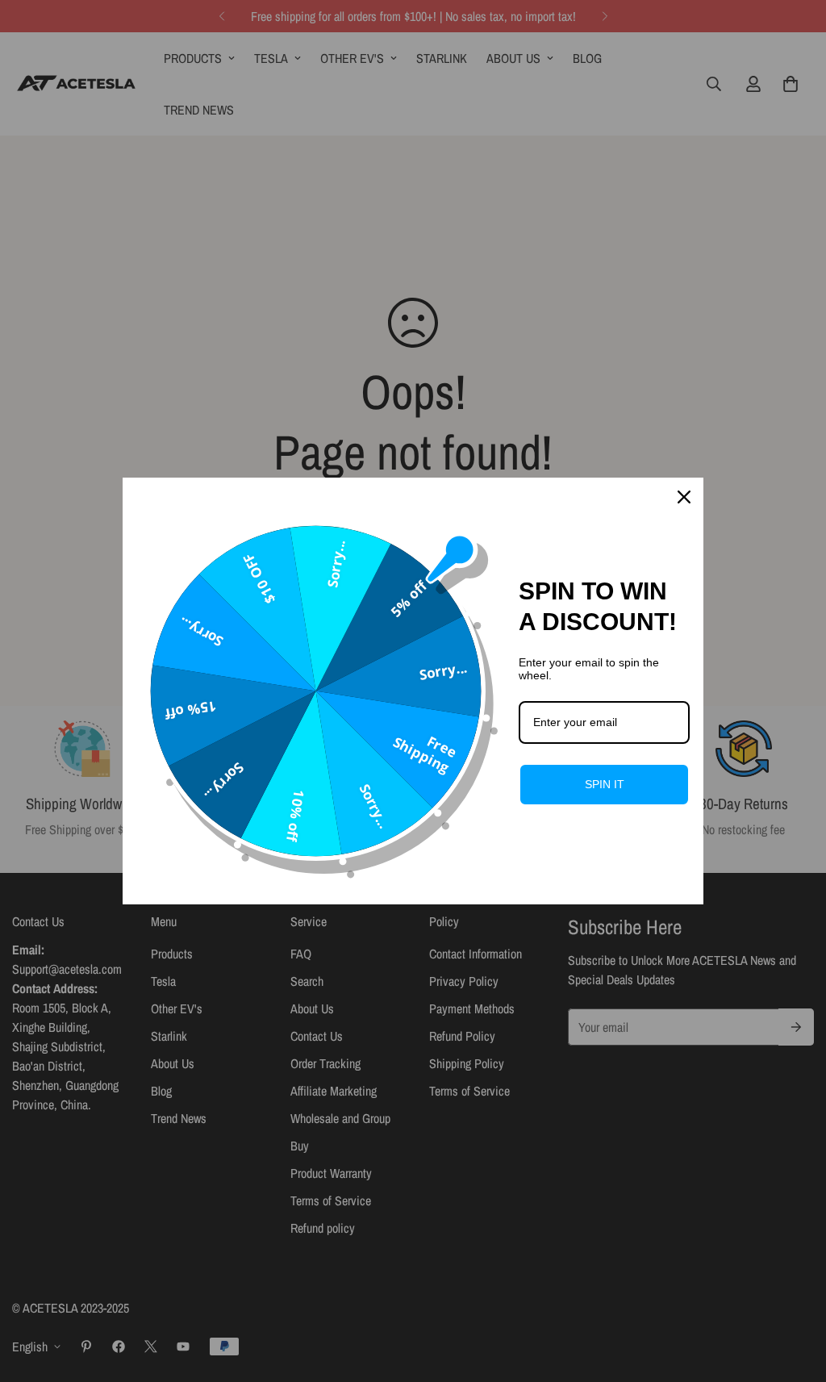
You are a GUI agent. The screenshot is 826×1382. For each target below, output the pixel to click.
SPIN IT (604, 784)
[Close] (684, 497)
